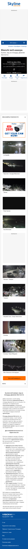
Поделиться (24, 77)
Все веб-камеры (14, 378)
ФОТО (4, 383)
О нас (3, 522)
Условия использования (8, 539)
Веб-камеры (13, 42)
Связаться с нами (6, 532)
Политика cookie (6, 542)
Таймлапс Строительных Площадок (11, 529)
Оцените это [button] (17, 77)
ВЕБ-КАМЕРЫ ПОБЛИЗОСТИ (10, 117)
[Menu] (24, 42)
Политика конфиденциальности (10, 545)
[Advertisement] (14, 25)
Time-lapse (4, 77)
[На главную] (3, 43)
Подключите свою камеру (9, 525)
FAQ (3, 535)
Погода (11, 77)
